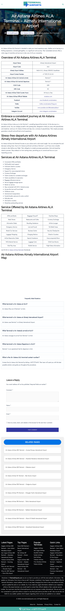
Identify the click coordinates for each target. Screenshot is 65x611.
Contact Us (57, 604)
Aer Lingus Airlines (39, 550)
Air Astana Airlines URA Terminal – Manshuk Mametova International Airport (27, 459)
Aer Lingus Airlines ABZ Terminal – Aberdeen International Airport (8, 555)
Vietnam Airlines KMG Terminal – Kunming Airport (7, 562)
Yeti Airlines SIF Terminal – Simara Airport (23, 555)
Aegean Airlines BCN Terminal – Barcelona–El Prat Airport (56, 555)
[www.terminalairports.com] (32, 4)
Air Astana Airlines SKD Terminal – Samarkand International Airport (25, 527)
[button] (62, 4)
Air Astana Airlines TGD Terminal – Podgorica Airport (21, 484)
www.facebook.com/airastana (48, 100)
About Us (32, 604)
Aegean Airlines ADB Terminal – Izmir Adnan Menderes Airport (8, 548)
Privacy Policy (48, 604)
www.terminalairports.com (28, 599)
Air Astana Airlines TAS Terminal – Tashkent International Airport (24, 510)
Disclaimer (40, 604)
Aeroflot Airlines (38, 553)
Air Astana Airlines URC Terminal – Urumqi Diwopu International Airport (26, 450)
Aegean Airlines (38, 548)
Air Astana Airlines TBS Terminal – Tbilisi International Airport (23, 501)
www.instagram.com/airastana (48, 111)
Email (8, 414)
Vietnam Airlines (38, 560)
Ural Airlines (37, 557)
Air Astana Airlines (27, 33)
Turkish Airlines (38, 555)
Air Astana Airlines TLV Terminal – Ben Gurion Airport (21, 476)
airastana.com (48, 96)
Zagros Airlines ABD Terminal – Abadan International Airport (23, 562)
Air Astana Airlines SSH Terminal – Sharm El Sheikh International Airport (26, 518)
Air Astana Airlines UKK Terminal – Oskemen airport (20, 467)
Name (8, 405)
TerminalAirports (12, 33)
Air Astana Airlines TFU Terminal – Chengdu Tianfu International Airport (26, 493)
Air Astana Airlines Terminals (15, 250)
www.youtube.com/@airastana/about (48, 108)
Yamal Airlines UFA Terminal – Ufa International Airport (23, 569)
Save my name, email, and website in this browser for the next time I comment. (30, 423)
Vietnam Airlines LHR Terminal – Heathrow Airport (56, 562)
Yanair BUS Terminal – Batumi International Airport (24, 548)
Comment (9, 390)
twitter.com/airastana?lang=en (48, 104)
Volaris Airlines (38, 564)
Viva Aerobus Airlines (40, 562)
